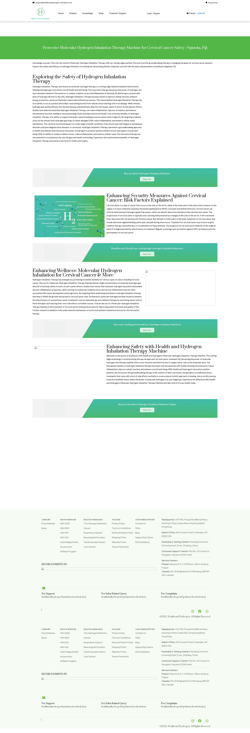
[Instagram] (192, 611)
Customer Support (117, 13)
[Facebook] (200, 611)
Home (61, 13)
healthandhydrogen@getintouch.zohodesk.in (64, 597)
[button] (73, 13)
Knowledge (87, 13)
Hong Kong (212, 3)
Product (73, 13)
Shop (101, 13)
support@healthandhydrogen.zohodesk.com (53, 3)
